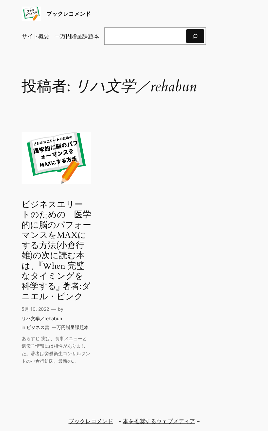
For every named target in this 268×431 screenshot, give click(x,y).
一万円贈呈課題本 (70, 327)
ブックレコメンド (68, 13)
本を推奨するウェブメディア (159, 421)
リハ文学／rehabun (42, 318)
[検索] (195, 36)
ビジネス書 (37, 327)
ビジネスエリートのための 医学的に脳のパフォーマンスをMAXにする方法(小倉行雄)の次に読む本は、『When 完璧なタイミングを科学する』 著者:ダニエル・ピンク (56, 250)
